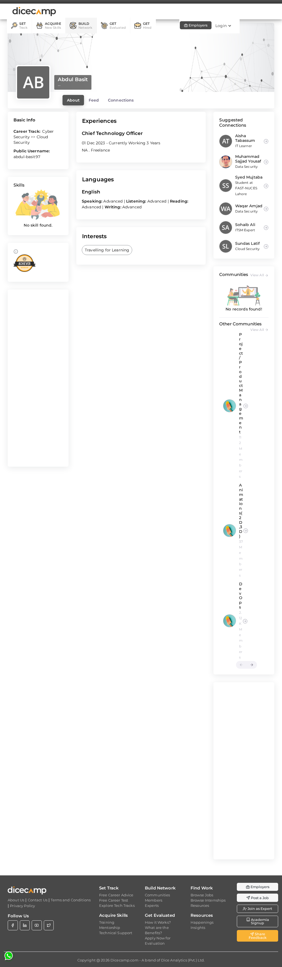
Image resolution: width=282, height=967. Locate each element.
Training (106, 922)
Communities (157, 895)
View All (257, 275)
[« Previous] (241, 665)
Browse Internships (208, 900)
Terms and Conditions (71, 900)
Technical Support (115, 933)
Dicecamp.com (124, 960)
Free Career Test (113, 900)
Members (153, 900)
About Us (16, 900)
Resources (200, 905)
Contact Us (37, 900)
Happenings (202, 922)
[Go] (245, 405)
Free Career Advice (116, 895)
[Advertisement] (38, 378)
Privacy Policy (22, 906)
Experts (152, 905)
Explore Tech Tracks (117, 905)
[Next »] (251, 665)
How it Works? (158, 922)
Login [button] (221, 25)
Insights (198, 927)
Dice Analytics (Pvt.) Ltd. (183, 960)
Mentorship (109, 927)
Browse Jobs (202, 895)
